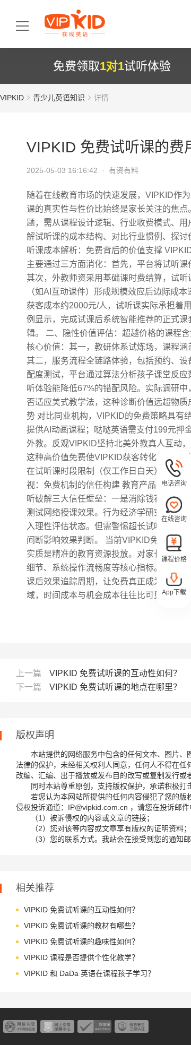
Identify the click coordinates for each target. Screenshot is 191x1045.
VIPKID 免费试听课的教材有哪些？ (81, 925)
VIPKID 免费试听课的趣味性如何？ (81, 941)
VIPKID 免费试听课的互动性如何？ (115, 673)
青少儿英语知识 (59, 97)
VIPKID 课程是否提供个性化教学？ (81, 957)
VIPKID (12, 97)
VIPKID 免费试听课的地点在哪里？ (115, 687)
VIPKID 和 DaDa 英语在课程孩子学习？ (89, 973)
